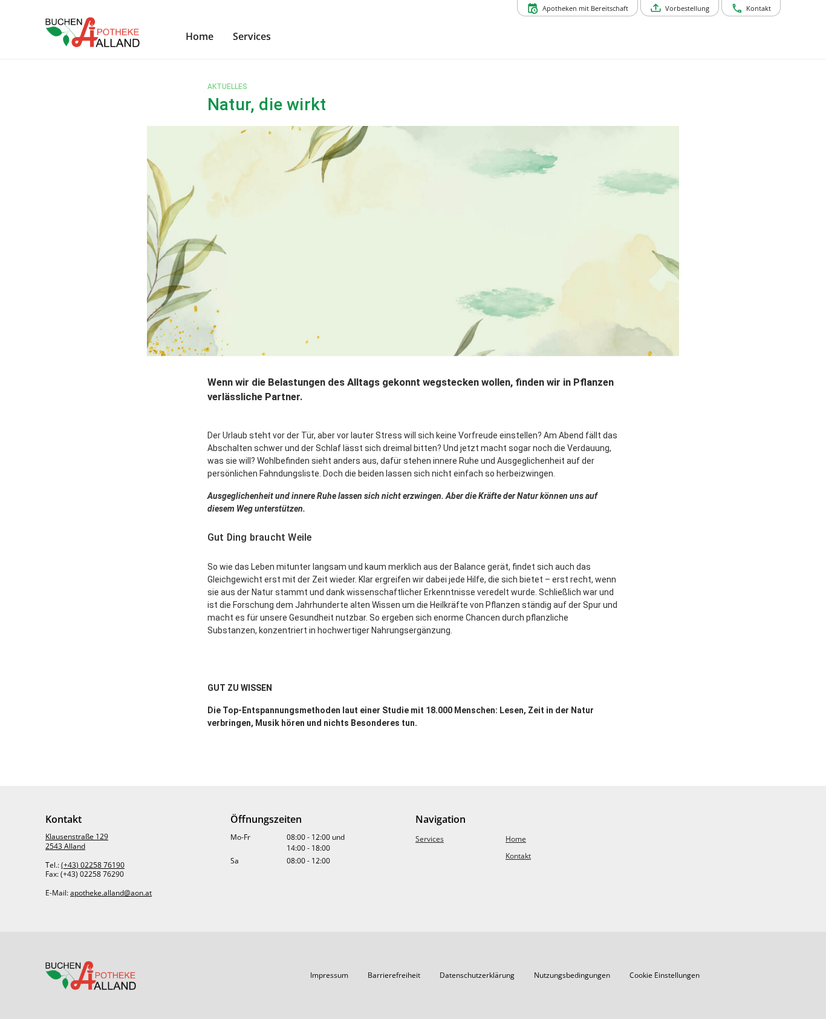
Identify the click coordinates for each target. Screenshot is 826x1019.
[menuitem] (199, 36)
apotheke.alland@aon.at (111, 893)
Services (429, 839)
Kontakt (518, 856)
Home (516, 839)
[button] (329, 975)
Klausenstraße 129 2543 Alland (76, 841)
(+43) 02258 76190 (93, 865)
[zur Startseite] (110, 32)
